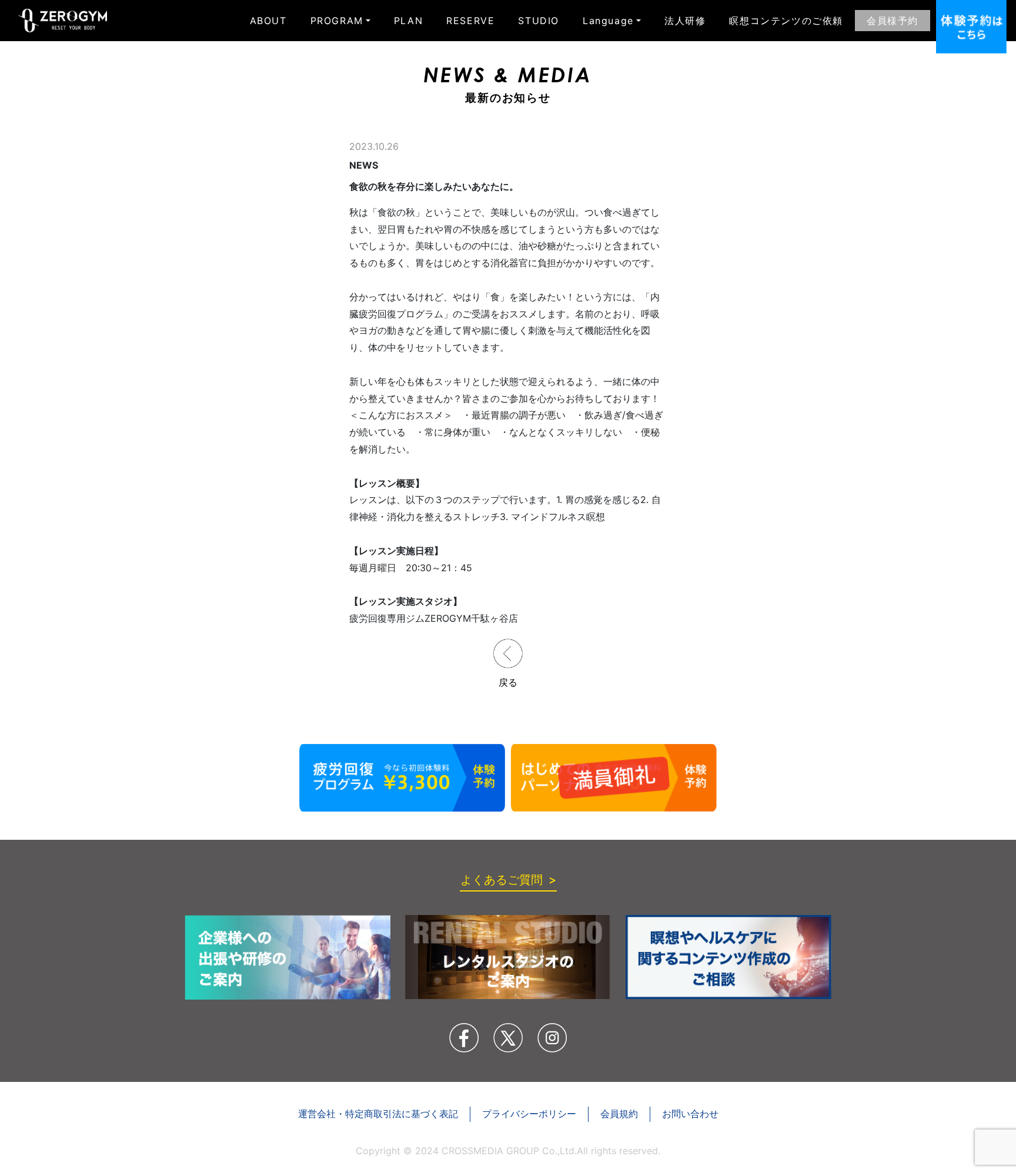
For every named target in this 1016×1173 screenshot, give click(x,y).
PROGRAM (336, 20)
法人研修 (685, 20)
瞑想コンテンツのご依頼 (786, 20)
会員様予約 (892, 20)
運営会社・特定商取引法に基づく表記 (378, 1114)
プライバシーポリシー (529, 1114)
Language (608, 20)
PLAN (408, 20)
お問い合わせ (690, 1114)
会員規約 (619, 1114)
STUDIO (538, 20)
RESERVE (470, 20)
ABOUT (268, 20)
